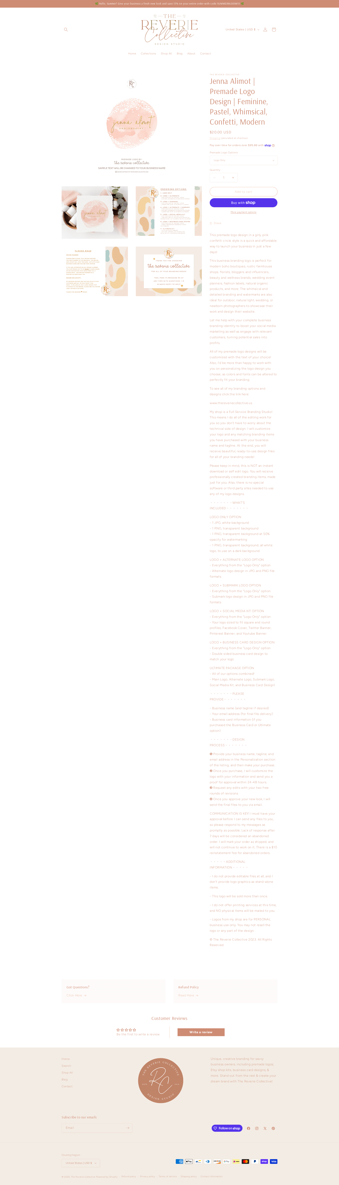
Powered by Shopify (107, 1177)
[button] (66, 29)
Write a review (201, 1032)
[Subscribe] (127, 1128)
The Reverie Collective (83, 1177)
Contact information (211, 1176)
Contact (67, 1086)
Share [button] (217, 223)
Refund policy (128, 1176)
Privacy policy (147, 1176)
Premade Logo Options (224, 152)
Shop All (67, 1072)
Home (66, 1059)
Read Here (186, 995)
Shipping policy (189, 1176)
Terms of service (168, 1176)
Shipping (215, 138)
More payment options (244, 212)
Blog (64, 1079)
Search (66, 1065)
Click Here (74, 995)
